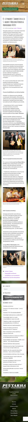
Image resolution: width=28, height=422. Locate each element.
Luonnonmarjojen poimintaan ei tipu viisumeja (13, 354)
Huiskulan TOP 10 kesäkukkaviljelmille (12, 312)
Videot (14, 408)
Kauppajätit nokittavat (10, 273)
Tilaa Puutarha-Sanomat (10, 9)
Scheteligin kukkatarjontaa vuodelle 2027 (12, 315)
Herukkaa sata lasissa (8, 306)
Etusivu (14, 401)
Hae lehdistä (6, 286)
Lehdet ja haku (14, 406)
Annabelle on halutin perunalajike (11, 372)
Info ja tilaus (14, 411)
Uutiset (6, 271)
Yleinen (11, 271)
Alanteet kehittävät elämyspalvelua (11, 343)
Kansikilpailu (14, 413)
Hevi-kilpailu (14, 415)
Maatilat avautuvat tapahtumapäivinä (11, 325)
